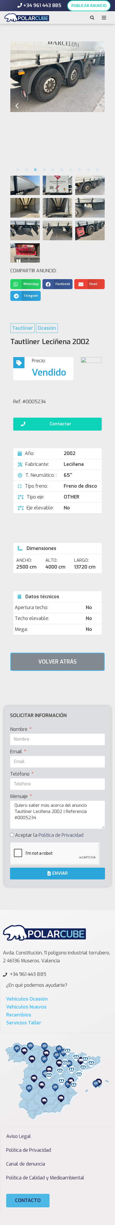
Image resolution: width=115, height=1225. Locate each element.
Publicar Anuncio (88, 5)
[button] (92, 17)
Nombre (19, 729)
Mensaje (19, 796)
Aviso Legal (18, 1136)
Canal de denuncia (25, 1164)
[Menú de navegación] (104, 17)
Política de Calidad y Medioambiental (45, 1178)
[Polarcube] (26, 17)
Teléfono (20, 774)
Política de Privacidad (61, 835)
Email (16, 752)
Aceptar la (49, 835)
